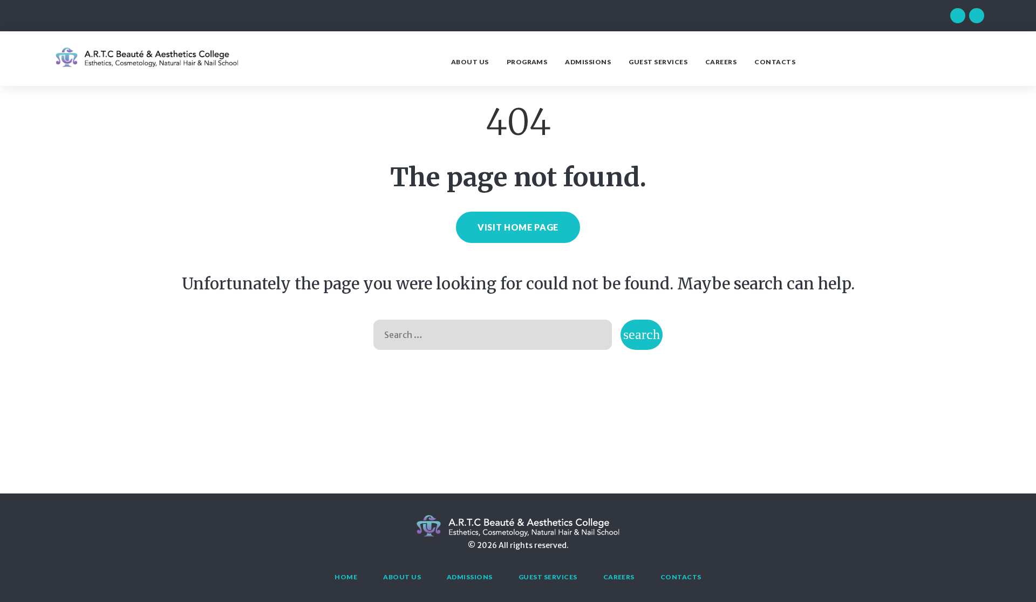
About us (470, 62)
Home (346, 577)
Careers (721, 62)
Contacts (774, 62)
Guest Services (658, 62)
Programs (527, 62)
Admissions (588, 62)
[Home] (146, 65)
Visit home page (518, 227)
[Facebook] (957, 15)
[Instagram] (976, 15)
